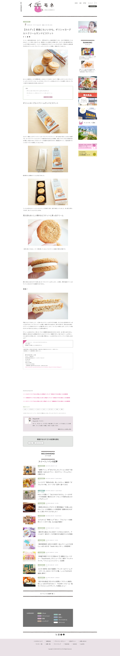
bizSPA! (82, 644)
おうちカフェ (31, 409)
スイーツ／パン (39, 443)
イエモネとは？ (93, 6)
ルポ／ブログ (51, 409)
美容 (43, 618)
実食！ (28, 95)
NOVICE (75, 644)
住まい (60, 617)
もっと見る (48, 97)
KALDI (25, 409)
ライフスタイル (62, 619)
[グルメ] (48, 21)
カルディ (44, 409)
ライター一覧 (39, 644)
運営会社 (48, 641)
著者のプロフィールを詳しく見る (64, 429)
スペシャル (61, 622)
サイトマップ (57, 644)
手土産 (57, 409)
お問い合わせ (83, 641)
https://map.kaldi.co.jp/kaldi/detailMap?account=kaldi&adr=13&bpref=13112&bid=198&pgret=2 (43, 367)
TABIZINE (66, 644)
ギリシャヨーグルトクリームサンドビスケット (37, 91)
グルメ (30, 443)
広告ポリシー (72, 641)
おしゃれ (38, 409)
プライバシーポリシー (60, 641)
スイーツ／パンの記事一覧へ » (47, 593)
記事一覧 (48, 644)
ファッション (46, 616)
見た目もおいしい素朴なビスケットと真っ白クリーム (39, 93)
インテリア (45, 621)
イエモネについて (38, 641)
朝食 (61, 409)
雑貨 (59, 614)
